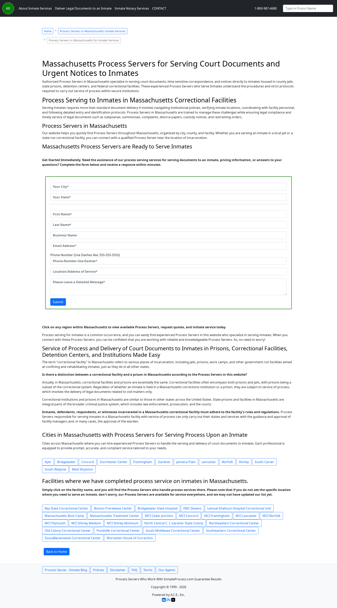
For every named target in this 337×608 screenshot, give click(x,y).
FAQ (134, 570)
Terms (148, 570)
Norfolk (227, 462)
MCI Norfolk (271, 516)
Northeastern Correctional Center (234, 523)
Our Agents (166, 570)
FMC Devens (192, 508)
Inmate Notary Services (132, 8)
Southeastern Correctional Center (231, 530)
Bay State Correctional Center (66, 508)
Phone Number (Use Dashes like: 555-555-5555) (85, 255)
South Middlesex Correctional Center (173, 530)
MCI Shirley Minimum (122, 523)
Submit (58, 302)
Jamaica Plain (186, 462)
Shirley (244, 462)
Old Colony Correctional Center (68, 530)
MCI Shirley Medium (86, 523)
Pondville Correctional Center (118, 530)
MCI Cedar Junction (159, 516)
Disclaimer (118, 570)
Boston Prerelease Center (113, 508)
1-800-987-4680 (266, 8)
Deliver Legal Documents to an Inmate (83, 8)
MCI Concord (188, 516)
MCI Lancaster (246, 516)
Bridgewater (66, 462)
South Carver (264, 462)
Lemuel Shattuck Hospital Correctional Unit (239, 508)
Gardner (164, 462)
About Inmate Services (35, 8)
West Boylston (82, 469)
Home (47, 31)
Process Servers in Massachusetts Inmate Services (93, 31)
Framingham (142, 462)
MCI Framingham (217, 516)
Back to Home (56, 551)
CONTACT (159, 8)
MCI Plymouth (55, 523)
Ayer (48, 462)
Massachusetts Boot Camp (64, 516)
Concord (87, 462)
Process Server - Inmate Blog (66, 570)
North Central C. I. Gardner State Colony (173, 523)
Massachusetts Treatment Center (114, 516)
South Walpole (55, 469)
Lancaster (208, 462)
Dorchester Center (113, 462)
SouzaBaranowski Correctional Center (73, 538)
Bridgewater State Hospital (157, 508)
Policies (98, 570)
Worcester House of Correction (130, 538)
